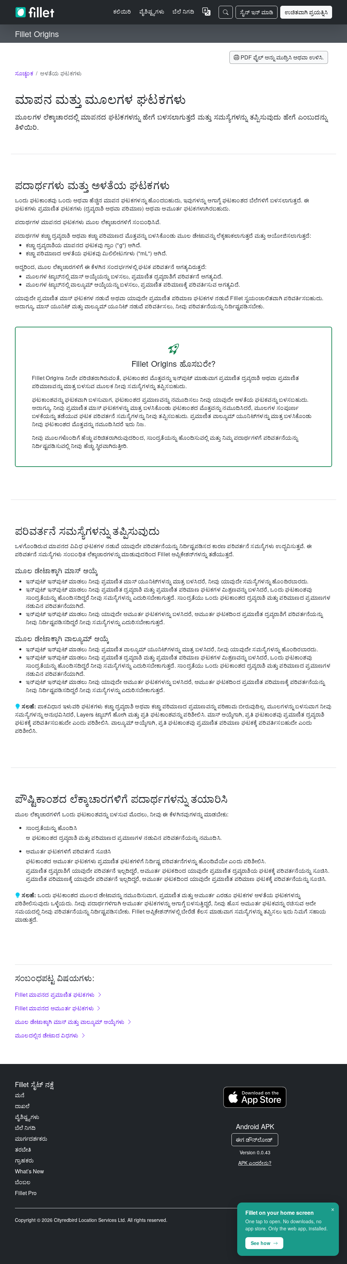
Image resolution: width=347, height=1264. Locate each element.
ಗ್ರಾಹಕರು (24, 1160)
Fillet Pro (26, 1193)
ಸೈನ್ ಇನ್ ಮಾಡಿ (256, 12)
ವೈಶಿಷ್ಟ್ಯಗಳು (27, 1117)
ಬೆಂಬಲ (22, 1182)
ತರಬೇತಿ (23, 1149)
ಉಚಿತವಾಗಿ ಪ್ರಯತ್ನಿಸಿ (306, 12)
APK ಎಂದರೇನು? (254, 1162)
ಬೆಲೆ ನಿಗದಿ (183, 11)
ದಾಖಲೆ (22, 1106)
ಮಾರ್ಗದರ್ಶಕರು (31, 1138)
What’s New (29, 1171)
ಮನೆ (19, 1095)
